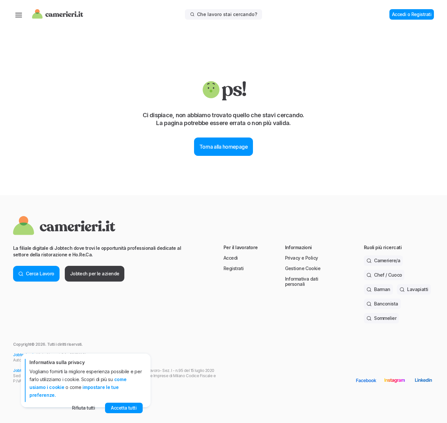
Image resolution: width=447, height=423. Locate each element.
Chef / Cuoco (388, 275)
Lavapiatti (417, 289)
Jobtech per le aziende (94, 273)
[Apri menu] (18, 14)
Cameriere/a (387, 260)
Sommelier (385, 318)
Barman (382, 289)
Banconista (386, 303)
